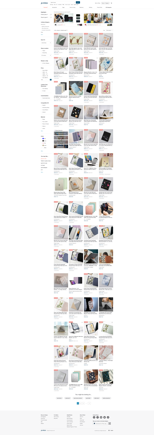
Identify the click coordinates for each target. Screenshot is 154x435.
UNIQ (70, 99)
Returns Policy (69, 425)
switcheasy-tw (101, 123)
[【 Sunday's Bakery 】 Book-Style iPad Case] (106, 352)
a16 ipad (43, 165)
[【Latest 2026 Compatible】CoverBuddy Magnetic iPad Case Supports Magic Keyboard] (106, 208)
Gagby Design (56, 51)
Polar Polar (101, 387)
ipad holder (88, 398)
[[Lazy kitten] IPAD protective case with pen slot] (91, 352)
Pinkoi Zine (43, 418)
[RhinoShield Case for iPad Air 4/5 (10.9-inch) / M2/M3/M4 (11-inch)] (91, 256)
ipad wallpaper (44, 167)
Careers (81, 423)
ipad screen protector (78, 398)
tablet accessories (106, 398)
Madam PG (101, 171)
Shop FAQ (56, 418)
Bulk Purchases (69, 418)
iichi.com (81, 425)
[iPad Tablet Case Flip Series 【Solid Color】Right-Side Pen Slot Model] (76, 136)
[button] (51, 79)
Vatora (85, 171)
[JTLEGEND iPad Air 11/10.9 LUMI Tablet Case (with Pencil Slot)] (91, 208)
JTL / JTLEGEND (57, 99)
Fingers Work (101, 267)
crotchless (60, 4)
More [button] (42, 34)
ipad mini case (44, 163)
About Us (81, 416)
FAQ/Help (68, 416)
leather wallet (76, 4)
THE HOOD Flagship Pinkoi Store (60, 195)
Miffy (63, 4)
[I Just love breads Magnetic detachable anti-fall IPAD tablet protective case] (106, 256)
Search (78, 2)
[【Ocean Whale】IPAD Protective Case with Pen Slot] (106, 64)
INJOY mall (86, 387)
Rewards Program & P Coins (72, 426)
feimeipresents (56, 75)
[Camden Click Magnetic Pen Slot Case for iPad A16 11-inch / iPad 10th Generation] (61, 328)
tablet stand (96, 398)
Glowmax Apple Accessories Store (75, 291)
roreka (72, 4)
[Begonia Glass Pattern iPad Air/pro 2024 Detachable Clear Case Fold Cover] (61, 184)
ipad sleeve (59, 398)
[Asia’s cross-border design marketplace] (44, 3)
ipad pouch (68, 398)
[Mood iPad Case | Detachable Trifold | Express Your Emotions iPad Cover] (91, 112)
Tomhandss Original (103, 363)
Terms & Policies (70, 421)
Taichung (51, 4)
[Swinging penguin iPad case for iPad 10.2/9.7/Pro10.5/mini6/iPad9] (91, 376)
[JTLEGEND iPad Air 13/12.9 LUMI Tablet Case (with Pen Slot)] (76, 376)
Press (81, 418)
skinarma (85, 315)
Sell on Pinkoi (97, 3)
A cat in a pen (67, 4)
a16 (42, 169)
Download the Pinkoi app (100, 423)
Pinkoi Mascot (82, 421)
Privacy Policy (69, 423)
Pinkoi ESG (82, 420)
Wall (41, 421)
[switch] (46, 14)
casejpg (100, 75)
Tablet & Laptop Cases (46, 161)
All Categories (43, 416)
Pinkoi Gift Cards (44, 420)
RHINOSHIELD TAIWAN (88, 267)
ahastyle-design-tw (72, 147)
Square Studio (86, 123)
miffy (55, 4)
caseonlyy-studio (72, 195)
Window (42, 423)
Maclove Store (86, 75)
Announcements (70, 420)
